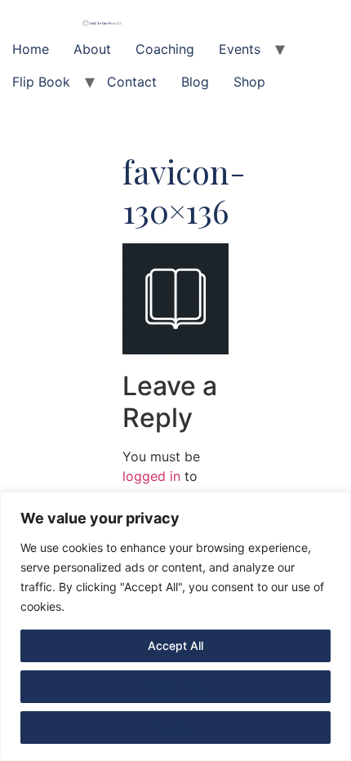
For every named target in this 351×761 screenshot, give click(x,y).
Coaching (165, 49)
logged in (151, 476)
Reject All (176, 727)
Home (30, 49)
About (92, 49)
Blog (195, 81)
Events (239, 49)
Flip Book (41, 81)
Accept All (175, 645)
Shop (249, 81)
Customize (175, 686)
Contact (132, 81)
